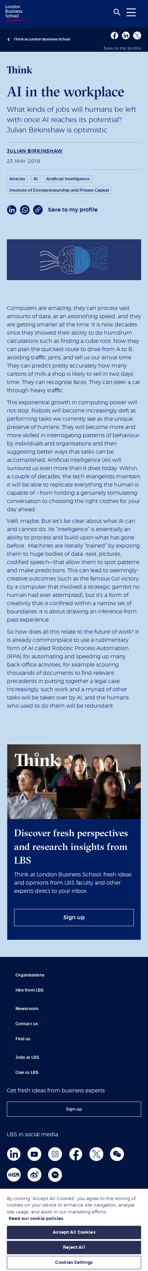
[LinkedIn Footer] (14, 1154)
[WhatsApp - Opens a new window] (25, 210)
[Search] (117, 12)
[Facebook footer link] (76, 1154)
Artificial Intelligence (67, 179)
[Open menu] (131, 12)
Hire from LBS (29, 990)
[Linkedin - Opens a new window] (126, 35)
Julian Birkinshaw (35, 151)
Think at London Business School (42, 39)
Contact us (26, 1024)
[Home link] (14, 13)
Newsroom (26, 1009)
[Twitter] (96, 1154)
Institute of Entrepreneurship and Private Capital (59, 190)
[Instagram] (55, 1154)
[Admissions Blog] (55, 1175)
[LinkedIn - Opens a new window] (12, 210)
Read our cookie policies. (36, 1218)
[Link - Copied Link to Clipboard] (38, 210)
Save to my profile (122, 48)
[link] (74, 917)
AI (35, 179)
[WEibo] (34, 1175)
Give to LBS (27, 1072)
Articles (17, 179)
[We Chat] (117, 1154)
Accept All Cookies (74, 1232)
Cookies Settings (74, 1262)
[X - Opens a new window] (137, 35)
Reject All (74, 1247)
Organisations (29, 975)
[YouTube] (34, 1154)
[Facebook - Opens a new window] (114, 35)
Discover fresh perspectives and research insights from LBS (71, 846)
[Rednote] (14, 1175)
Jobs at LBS (27, 1057)
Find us (22, 1039)
